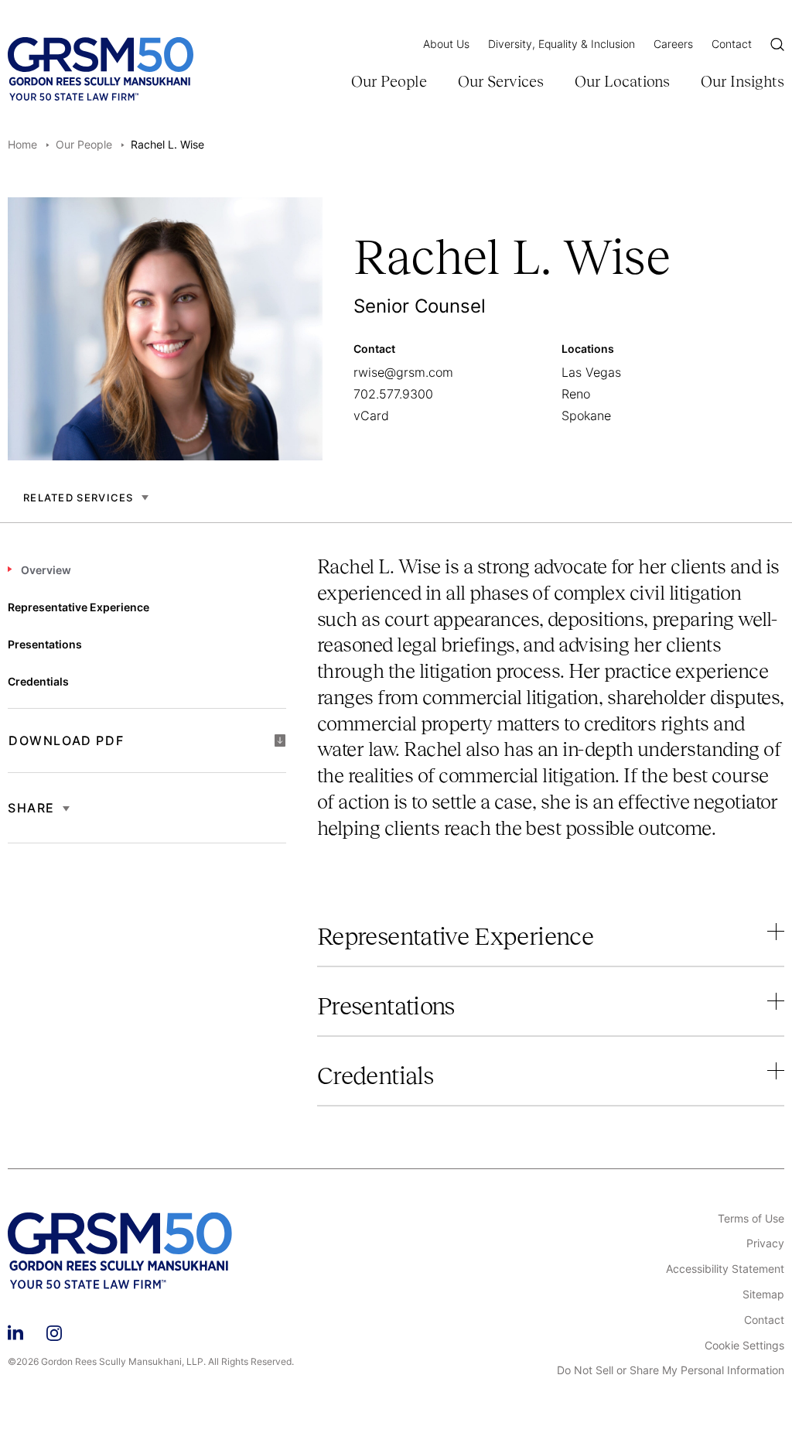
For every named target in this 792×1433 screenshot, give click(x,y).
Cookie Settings (744, 1345)
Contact (732, 43)
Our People (389, 81)
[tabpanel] (550, 710)
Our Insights (742, 81)
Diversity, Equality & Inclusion (561, 43)
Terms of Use (751, 1218)
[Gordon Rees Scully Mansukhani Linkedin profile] (15, 1330)
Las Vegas (591, 372)
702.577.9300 (393, 394)
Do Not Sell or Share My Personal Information (670, 1370)
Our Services (501, 81)
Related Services (78, 497)
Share (31, 808)
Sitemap (763, 1294)
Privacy (765, 1243)
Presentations (386, 1006)
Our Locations (622, 81)
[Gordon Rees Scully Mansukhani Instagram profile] (54, 1330)
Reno (576, 394)
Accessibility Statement (725, 1269)
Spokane (586, 415)
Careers (673, 43)
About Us (446, 43)
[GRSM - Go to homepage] (100, 69)
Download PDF (66, 740)
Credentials (375, 1075)
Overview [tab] (46, 569)
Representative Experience (455, 936)
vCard (371, 415)
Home (22, 144)
